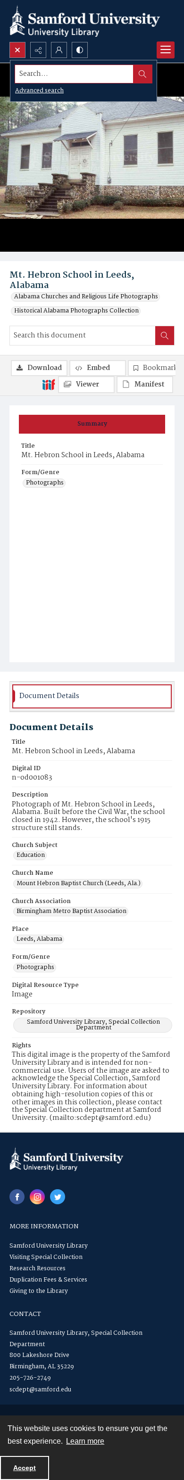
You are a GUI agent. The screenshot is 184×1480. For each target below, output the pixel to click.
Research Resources (37, 1269)
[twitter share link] (57, 1196)
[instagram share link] (37, 1196)
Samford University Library (48, 1246)
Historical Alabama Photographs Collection (76, 311)
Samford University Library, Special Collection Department (93, 1025)
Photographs (45, 483)
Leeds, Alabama (39, 939)
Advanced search (39, 91)
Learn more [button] (85, 1441)
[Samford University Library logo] (84, 21)
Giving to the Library (38, 1291)
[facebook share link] (17, 1196)
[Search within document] (164, 335)
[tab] (92, 424)
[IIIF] (48, 384)
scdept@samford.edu (40, 1390)
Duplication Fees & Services (48, 1280)
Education (31, 855)
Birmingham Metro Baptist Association (71, 911)
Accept (24, 1468)
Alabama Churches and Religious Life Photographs (86, 297)
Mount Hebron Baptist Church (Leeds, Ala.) (79, 883)
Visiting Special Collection (46, 1257)
